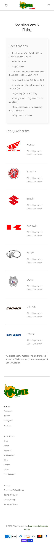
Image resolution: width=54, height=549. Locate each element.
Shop (6, 441)
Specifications (9, 474)
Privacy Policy (9, 500)
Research (8, 450)
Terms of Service (10, 495)
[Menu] (49, 5)
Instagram (8, 420)
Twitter (7, 416)
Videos (6, 469)
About (6, 446)
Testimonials (9, 455)
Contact (7, 465)
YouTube (7, 425)
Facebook (8, 411)
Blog (6, 460)
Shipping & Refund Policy (14, 490)
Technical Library (11, 504)
